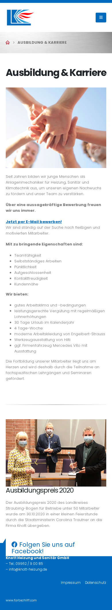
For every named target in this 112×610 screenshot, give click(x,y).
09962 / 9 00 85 (29, 563)
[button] (101, 17)
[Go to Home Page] (7, 42)
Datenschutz (95, 582)
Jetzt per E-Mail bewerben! (34, 221)
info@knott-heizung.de (28, 569)
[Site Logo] (20, 17)
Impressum (71, 582)
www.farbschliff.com (21, 600)
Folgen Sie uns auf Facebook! (43, 547)
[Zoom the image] (56, 90)
